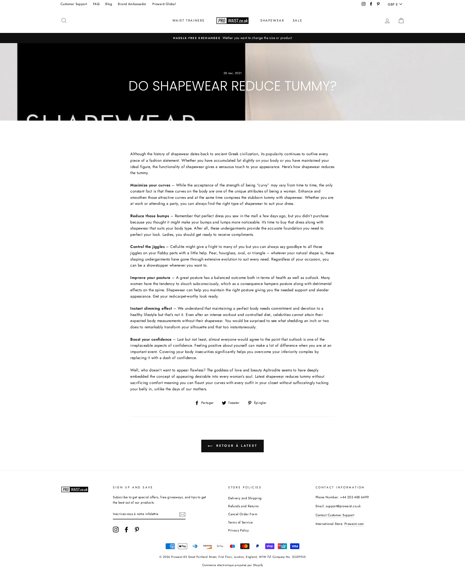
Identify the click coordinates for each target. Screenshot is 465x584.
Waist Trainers (188, 20)
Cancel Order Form (242, 514)
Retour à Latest (235, 445)
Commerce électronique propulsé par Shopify (232, 565)
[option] (232, 38)
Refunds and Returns (243, 506)
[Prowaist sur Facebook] (126, 529)
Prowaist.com (354, 523)
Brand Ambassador (132, 3)
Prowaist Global (164, 3)
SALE (297, 20)
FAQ (96, 3)
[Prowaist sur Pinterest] (137, 529)
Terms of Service (240, 522)
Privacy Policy (238, 530)
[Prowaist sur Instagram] (116, 529)
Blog (108, 3)
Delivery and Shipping (245, 498)
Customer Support (74, 3)
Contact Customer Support (335, 515)
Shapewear (272, 20)
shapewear (275, 376)
